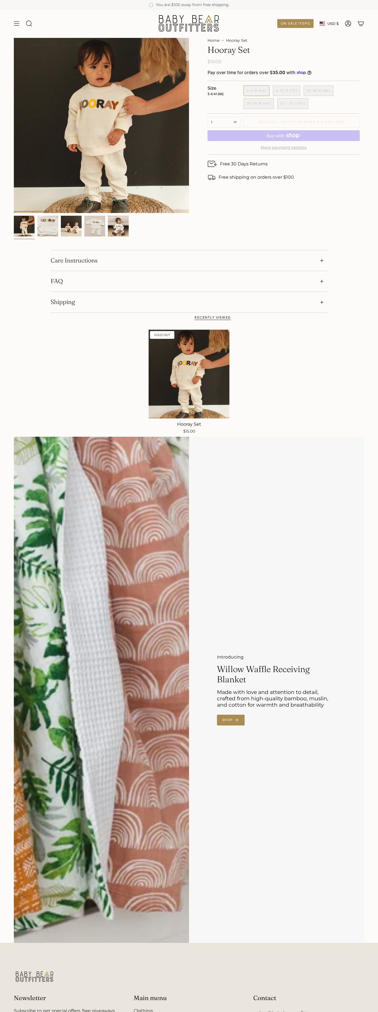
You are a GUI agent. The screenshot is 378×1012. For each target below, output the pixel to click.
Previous (13, 125)
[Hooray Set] (189, 374)
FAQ (57, 281)
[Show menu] (16, 23)
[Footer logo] (34, 976)
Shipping (63, 302)
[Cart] (360, 23)
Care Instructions (74, 260)
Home (213, 40)
